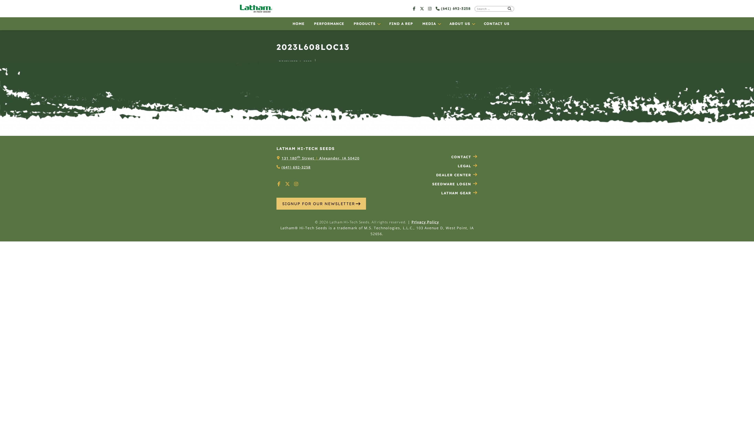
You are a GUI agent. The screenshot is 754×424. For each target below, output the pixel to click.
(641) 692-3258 (455, 8)
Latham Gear (456, 193)
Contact (461, 157)
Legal (464, 166)
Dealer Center (453, 175)
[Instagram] (430, 8)
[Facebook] (414, 8)
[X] (422, 8)
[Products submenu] (379, 24)
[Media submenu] (439, 24)
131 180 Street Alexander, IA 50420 (320, 158)
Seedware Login (451, 184)
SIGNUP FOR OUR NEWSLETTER (318, 203)
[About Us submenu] (473, 24)
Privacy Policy (425, 222)
